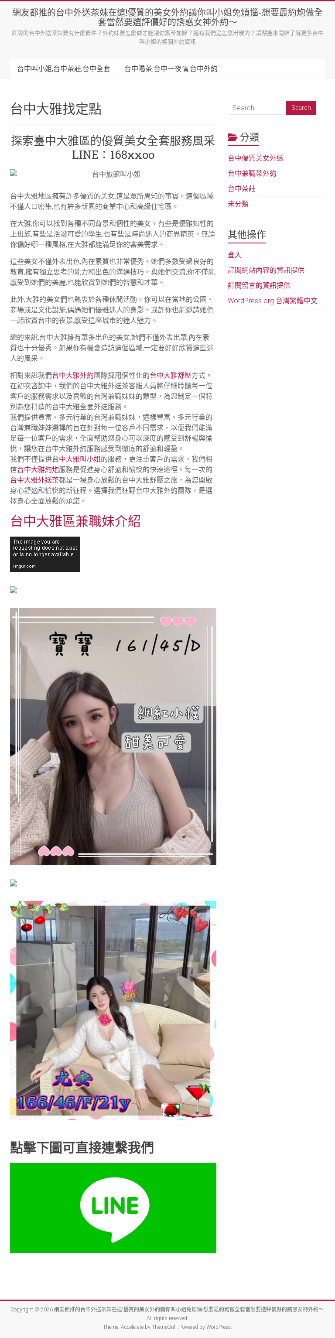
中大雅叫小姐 (80, 459)
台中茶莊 (242, 189)
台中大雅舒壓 (170, 375)
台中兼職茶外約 (252, 173)
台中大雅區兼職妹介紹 (75, 520)
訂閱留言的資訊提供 (259, 285)
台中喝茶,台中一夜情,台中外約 (171, 69)
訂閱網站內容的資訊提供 (266, 270)
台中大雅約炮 (38, 469)
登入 (235, 255)
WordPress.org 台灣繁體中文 (273, 301)
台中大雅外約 (73, 375)
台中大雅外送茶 (34, 480)
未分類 (238, 204)
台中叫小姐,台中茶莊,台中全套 (63, 69)
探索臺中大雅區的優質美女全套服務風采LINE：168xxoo (113, 147)
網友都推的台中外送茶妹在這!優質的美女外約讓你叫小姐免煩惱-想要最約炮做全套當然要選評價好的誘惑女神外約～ (167, 17)
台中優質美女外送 (256, 158)
